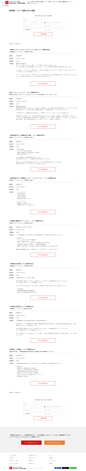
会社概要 (50, 457)
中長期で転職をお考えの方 (54, 442)
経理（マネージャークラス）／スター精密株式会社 (24, 92)
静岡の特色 (31, 460)
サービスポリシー (52, 460)
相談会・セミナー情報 (46, 1)
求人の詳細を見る (43, 83)
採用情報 (50, 463)
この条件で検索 (43, 34)
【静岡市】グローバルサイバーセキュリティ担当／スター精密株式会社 (29, 49)
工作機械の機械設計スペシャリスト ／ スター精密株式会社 (26, 221)
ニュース (50, 455)
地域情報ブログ (32, 463)
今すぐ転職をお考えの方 (31, 442)
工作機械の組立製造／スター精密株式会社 (21, 263)
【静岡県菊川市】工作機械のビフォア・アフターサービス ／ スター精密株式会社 (32, 178)
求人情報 (37, 1)
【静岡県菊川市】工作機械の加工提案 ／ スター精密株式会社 (27, 135)
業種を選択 (25, 26)
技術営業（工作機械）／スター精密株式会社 (22, 349)
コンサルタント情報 (56, 1)
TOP (3, 5)
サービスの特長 (30, 1)
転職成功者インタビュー (67, 1)
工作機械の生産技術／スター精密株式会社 (21, 306)
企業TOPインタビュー (32, 3)
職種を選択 (47, 26)
